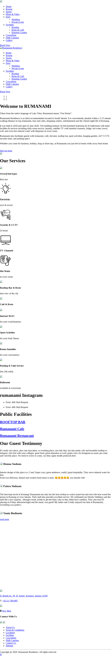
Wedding (16, 19)
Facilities (10, 24)
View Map (6, 611)
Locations (10, 632)
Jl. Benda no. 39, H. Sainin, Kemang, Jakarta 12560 (24, 596)
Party (8, 17)
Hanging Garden (19, 32)
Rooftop (15, 27)
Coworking (11, 35)
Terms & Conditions (15, 630)
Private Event (18, 22)
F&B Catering (12, 38)
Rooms (9, 9)
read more (4, 519)
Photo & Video (13, 14)
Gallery (9, 40)
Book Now (5, 45)
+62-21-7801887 (10, 600)
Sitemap (9, 645)
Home (8, 6)
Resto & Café (18, 30)
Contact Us (11, 643)
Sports (9, 11)
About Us (10, 627)
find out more (6, 151)
